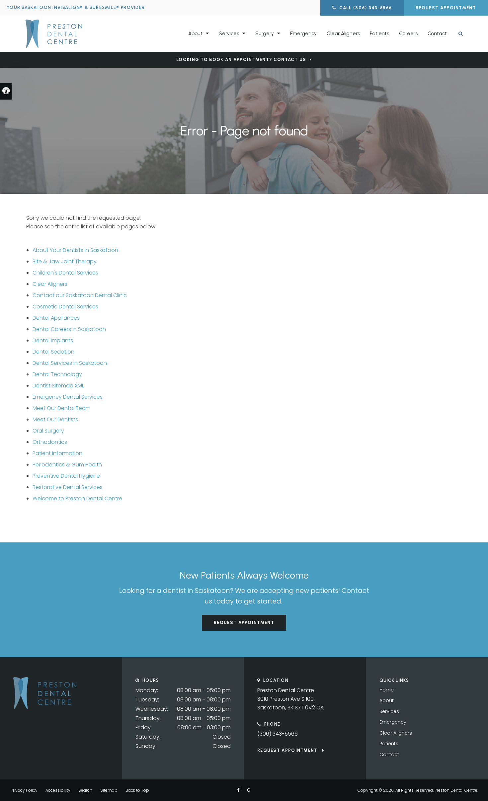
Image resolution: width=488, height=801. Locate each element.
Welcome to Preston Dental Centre (77, 498)
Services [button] (229, 34)
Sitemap (109, 790)
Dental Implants (53, 340)
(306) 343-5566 (277, 734)
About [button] (195, 34)
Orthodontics (50, 442)
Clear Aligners (343, 34)
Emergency (303, 34)
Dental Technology (57, 374)
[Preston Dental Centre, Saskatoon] (44, 707)
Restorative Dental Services (68, 487)
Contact (437, 34)
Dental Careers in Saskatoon (69, 329)
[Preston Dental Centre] (78, 34)
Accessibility (57, 790)
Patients (379, 34)
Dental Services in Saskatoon (70, 363)
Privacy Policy (24, 790)
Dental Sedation (53, 352)
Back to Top (137, 790)
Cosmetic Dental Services (65, 306)
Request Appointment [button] (446, 7)
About (386, 700)
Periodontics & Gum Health (67, 464)
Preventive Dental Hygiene (66, 476)
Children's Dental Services (65, 273)
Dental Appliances (56, 318)
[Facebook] (238, 790)
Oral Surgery (48, 431)
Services (389, 711)
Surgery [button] (264, 34)
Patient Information (57, 453)
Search (85, 790)
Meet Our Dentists (55, 419)
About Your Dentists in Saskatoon (75, 250)
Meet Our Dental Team (62, 408)
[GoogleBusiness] (248, 790)
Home (386, 689)
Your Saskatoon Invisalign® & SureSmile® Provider (76, 7)
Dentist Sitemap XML (58, 385)
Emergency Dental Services (68, 397)
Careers (408, 34)
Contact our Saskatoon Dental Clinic (80, 295)
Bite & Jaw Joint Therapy (65, 261)
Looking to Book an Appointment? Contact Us (241, 59)
